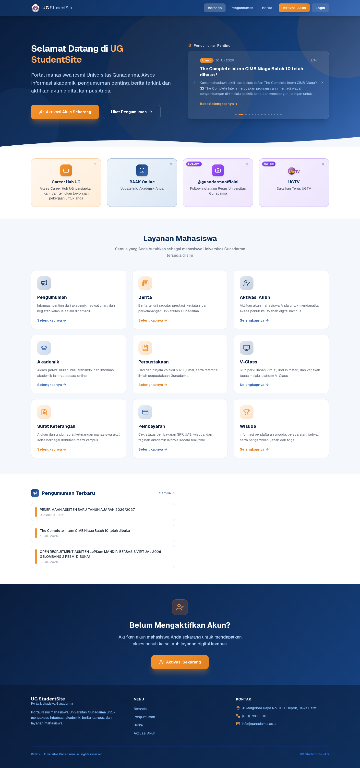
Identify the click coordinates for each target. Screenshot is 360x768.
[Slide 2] (241, 114)
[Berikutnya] (322, 82)
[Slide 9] (265, 114)
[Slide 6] (255, 114)
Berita (267, 8)
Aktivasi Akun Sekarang (68, 112)
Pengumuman (241, 8)
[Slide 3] (246, 114)
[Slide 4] (249, 114)
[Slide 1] (236, 114)
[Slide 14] (281, 114)
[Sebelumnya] (194, 82)
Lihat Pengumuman (129, 112)
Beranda (215, 8)
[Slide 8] (262, 114)
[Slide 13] (277, 114)
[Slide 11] (271, 114)
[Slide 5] (252, 114)
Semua (165, 493)
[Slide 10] (268, 114)
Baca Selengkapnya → (219, 104)
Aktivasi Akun (294, 8)
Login (320, 8)
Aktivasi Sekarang (183, 662)
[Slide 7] (258, 114)
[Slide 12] (274, 114)
